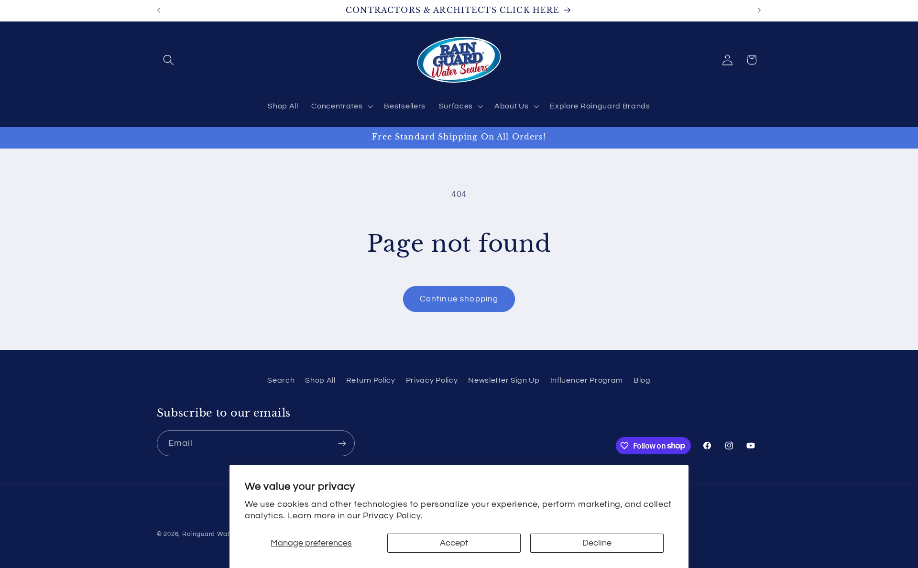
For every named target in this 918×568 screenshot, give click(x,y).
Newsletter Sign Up (503, 380)
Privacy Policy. (393, 515)
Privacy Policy (432, 380)
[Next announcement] (759, 10)
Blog (642, 380)
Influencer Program (586, 380)
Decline (597, 542)
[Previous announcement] (158, 10)
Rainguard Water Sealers (221, 534)
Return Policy (370, 380)
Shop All (320, 380)
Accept (454, 542)
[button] (169, 60)
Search (281, 380)
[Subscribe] (342, 443)
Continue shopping (459, 299)
